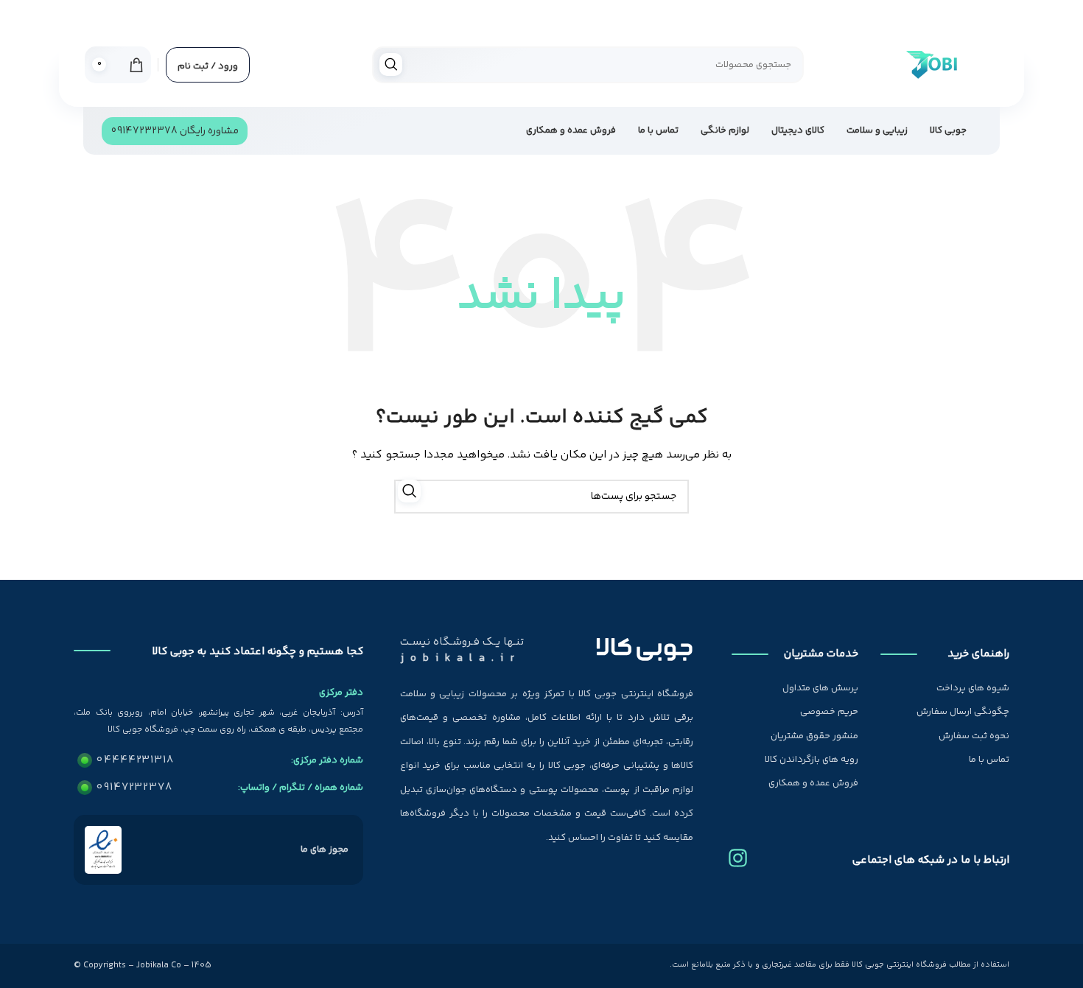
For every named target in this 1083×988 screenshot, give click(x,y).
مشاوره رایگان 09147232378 (175, 131)
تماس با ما (989, 759)
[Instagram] (738, 852)
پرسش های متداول (820, 688)
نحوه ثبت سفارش (974, 736)
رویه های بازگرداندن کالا (811, 759)
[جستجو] (390, 64)
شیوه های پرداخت (972, 688)
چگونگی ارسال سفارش (962, 711)
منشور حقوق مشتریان (814, 736)
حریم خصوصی (829, 711)
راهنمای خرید (978, 654)
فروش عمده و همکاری (813, 783)
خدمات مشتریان (821, 654)
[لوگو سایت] (930, 65)
